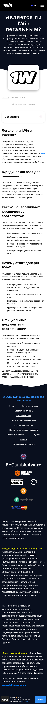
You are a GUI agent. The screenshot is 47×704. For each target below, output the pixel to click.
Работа (23, 439)
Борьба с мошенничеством (23, 420)
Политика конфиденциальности (23, 430)
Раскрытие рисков (15, 435)
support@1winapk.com (14, 685)
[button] (34, 5)
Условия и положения (23, 425)
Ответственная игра (24, 411)
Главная (5, 97)
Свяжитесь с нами (30, 406)
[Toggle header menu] (42, 5)
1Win (42, 153)
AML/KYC (35, 435)
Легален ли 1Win (23, 415)
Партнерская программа (24, 444)
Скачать (40, 699)
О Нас (11, 406)
